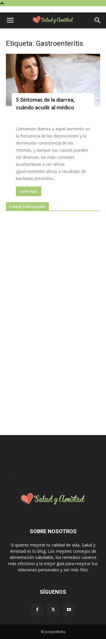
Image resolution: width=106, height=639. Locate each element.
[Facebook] (37, 610)
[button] (10, 20)
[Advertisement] (50, 319)
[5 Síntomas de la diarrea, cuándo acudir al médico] (53, 80)
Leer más (28, 191)
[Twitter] (53, 610)
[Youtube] (69, 610)
